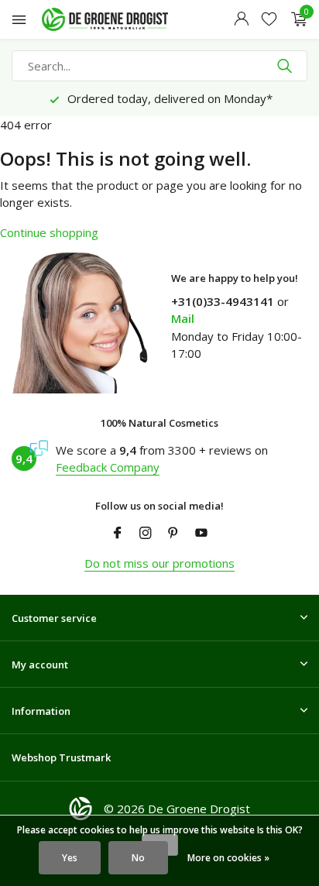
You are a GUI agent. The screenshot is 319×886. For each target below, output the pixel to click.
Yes (69, 857)
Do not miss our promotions (159, 563)
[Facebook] (117, 533)
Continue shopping (49, 232)
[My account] (241, 20)
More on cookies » (228, 857)
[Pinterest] (173, 533)
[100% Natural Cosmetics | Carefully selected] (119, 19)
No (138, 857)
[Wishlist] (269, 19)
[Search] (286, 66)
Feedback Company (108, 467)
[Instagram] (145, 533)
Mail (182, 318)
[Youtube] (201, 533)
